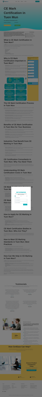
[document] (21, 198)
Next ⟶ (25, 204)
